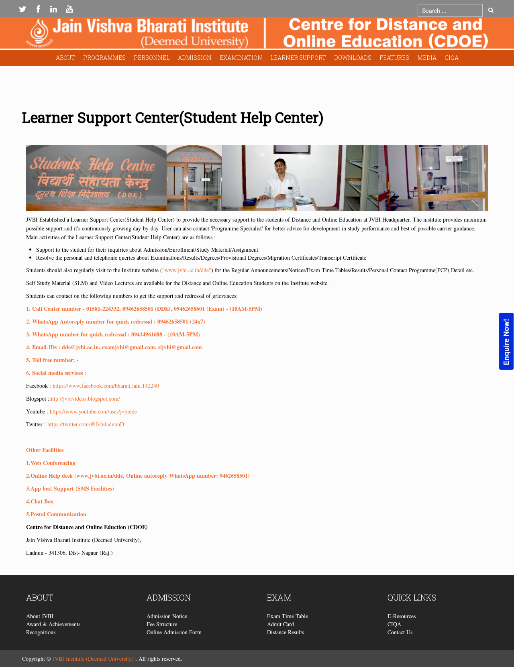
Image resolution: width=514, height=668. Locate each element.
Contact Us (400, 632)
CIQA (452, 57)
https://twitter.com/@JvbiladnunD (85, 424)
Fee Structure (162, 624)
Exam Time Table (287, 616)
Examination (241, 57)
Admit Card (280, 624)
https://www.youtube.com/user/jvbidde (93, 411)
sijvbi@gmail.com (180, 347)
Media (426, 57)
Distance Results (285, 632)
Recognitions (40, 632)
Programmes (104, 57)
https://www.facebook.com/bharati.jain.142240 (106, 385)
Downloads (352, 57)
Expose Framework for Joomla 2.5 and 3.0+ (257, 34)
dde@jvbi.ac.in (80, 347)
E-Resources (402, 616)
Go (491, 10)
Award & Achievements (53, 624)
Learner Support (298, 57)
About (65, 57)
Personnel (152, 57)
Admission (195, 57)
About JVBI (39, 616)
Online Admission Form (174, 632)
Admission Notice (167, 616)
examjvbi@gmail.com (128, 347)
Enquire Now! (506, 342)
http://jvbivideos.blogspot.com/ (84, 398)
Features (394, 57)
